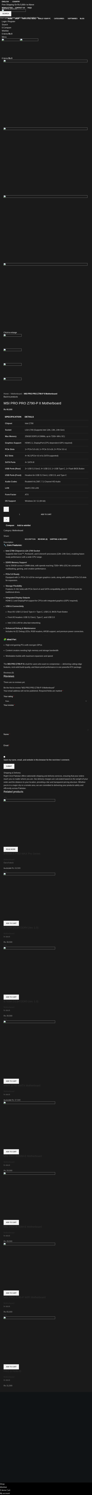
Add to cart (46, 514)
